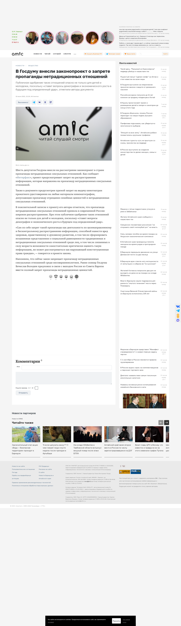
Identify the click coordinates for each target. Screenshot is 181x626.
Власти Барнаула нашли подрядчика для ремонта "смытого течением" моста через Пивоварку (138, 283)
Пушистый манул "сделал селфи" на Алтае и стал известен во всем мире (139, 78)
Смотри (67, 54)
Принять (116, 621)
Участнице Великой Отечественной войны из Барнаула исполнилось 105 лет (138, 292)
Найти (165, 54)
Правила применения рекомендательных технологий (31, 482)
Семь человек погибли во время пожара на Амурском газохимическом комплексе (138, 235)
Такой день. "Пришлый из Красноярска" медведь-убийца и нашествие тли (137, 70)
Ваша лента (130, 54)
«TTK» (43, 506)
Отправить (23, 393)
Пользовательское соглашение (23, 469)
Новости (38, 54)
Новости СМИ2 (17, 419)
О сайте (41, 472)
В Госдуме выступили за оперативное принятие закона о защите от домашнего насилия (138, 87)
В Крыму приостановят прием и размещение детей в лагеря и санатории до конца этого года (139, 105)
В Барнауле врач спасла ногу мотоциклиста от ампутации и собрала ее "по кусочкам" (139, 262)
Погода (14, 472)
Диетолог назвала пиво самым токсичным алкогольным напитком (138, 376)
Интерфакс (23, 177)
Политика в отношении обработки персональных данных (32, 485)
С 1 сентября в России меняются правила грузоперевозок (138, 361)
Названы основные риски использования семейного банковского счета (138, 386)
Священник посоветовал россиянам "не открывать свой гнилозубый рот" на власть (138, 226)
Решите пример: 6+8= (25, 388)
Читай (47, 54)
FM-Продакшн (44, 466)
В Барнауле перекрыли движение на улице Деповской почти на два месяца (139, 253)
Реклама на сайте (45, 469)
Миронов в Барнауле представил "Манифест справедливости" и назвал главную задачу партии (139, 351)
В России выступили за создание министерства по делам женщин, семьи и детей (138, 152)
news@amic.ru (88, 481)
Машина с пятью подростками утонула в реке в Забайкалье (137, 210)
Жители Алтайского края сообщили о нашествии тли (136, 218)
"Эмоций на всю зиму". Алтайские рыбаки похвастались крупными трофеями (138, 134)
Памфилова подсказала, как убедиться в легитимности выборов (137, 124)
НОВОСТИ (20, 66)
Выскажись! (23, 102)
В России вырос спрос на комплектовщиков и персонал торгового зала (139, 368)
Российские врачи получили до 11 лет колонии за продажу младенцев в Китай (137, 96)
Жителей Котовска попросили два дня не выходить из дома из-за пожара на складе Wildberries (138, 272)
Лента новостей (128, 63)
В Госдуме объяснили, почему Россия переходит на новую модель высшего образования (136, 115)
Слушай (57, 54)
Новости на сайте (18, 466)
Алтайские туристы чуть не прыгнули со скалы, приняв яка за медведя (137, 141)
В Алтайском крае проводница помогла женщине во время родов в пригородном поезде (138, 244)
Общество (33, 66)
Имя (18, 366)
